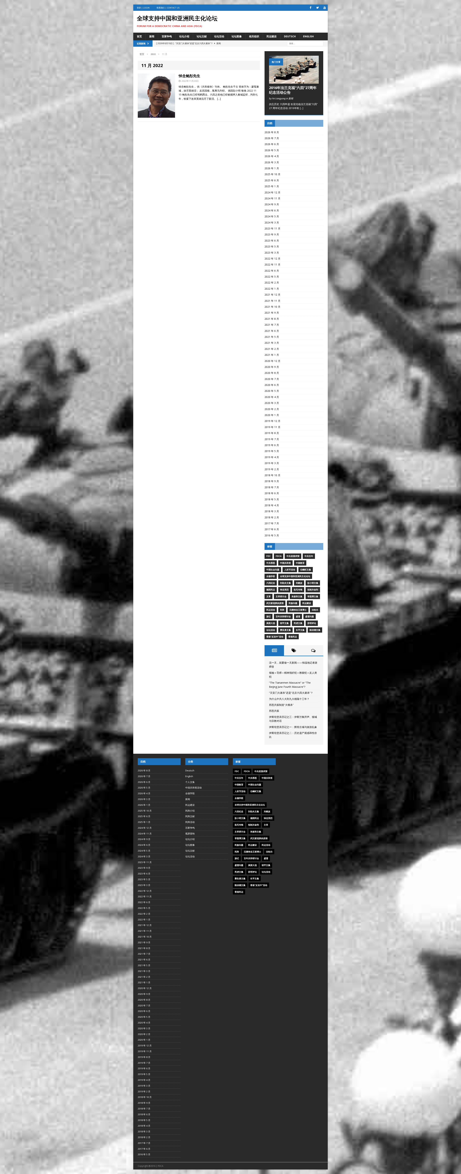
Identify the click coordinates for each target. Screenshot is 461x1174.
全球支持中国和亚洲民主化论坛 (295, 576)
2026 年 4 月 (272, 156)
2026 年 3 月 (272, 162)
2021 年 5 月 (272, 336)
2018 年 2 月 (272, 517)
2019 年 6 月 (272, 445)
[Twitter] (317, 8)
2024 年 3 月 (272, 222)
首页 (139, 36)
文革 (268, 596)
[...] (301, 108)
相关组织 (254, 36)
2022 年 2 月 (272, 282)
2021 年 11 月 (272, 300)
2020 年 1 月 (272, 415)
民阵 (282, 609)
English (308, 36)
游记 (268, 616)
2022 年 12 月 (272, 258)
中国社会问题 (272, 569)
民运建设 (272, 36)
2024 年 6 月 (272, 210)
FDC (268, 556)
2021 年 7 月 (272, 324)
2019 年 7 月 (272, 439)
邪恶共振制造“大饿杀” (281, 704)
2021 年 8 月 (272, 318)
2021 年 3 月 (272, 342)
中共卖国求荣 (293, 556)
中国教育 (300, 562)
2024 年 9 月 (272, 204)
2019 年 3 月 (272, 463)
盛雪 (298, 616)
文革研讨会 (281, 596)
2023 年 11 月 (272, 228)
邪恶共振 (274, 710)
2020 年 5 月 (272, 391)
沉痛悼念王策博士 (298, 609)
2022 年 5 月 (272, 276)
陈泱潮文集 (315, 630)
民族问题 (293, 603)
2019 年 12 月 (272, 421)
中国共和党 (285, 562)
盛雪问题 (309, 616)
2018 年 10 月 (272, 475)
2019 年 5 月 (272, 451)
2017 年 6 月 (272, 529)
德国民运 (270, 589)
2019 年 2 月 (272, 469)
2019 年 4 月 (272, 457)
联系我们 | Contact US (168, 7)
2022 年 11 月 (272, 264)
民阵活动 (190, 822)
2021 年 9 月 (272, 312)
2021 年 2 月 (272, 349)
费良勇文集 (285, 630)
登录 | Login (143, 7)
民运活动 (270, 609)
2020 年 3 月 (272, 403)
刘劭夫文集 (285, 582)
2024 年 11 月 (272, 198)
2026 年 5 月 (272, 150)
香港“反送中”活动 (274, 636)
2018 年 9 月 (272, 481)
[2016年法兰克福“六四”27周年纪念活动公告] (294, 81)
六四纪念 (270, 582)
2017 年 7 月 (272, 523)
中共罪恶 (270, 562)
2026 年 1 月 (272, 168)
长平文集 (300, 630)
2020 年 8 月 (272, 373)
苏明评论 (311, 623)
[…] (219, 98)
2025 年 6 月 (272, 180)
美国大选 (270, 623)
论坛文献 (202, 36)
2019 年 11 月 (272, 427)
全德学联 (270, 576)
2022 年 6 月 (272, 270)
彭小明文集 (312, 582)
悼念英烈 (284, 589)
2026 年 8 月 (272, 132)
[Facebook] (310, 8)
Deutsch (290, 36)
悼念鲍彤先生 (189, 75)
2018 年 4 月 (272, 505)
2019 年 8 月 (272, 433)
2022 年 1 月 (272, 288)
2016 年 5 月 (272, 535)
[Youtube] (324, 8)
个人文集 (190, 782)
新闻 (151, 36)
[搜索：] (305, 43)
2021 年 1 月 (272, 354)
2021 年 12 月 (272, 294)
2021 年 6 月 (272, 331)
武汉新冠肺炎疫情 (275, 603)
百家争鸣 (167, 36)
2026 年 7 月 (272, 138)
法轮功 (315, 609)
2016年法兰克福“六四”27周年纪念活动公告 (293, 90)
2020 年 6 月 (272, 385)
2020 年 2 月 (272, 409)
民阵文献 (190, 816)
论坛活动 (219, 36)
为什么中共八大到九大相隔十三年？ (289, 699)
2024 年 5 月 (272, 216)
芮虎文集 (298, 623)
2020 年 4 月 (272, 397)
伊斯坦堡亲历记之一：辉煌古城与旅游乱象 (293, 727)
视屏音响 (190, 833)
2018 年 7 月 (272, 487)
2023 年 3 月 (272, 252)
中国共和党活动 (193, 787)
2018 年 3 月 (272, 511)
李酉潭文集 (312, 596)
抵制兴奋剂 (312, 589)
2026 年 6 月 (272, 144)
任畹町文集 (305, 569)
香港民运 (292, 636)
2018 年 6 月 (272, 493)
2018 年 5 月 (272, 499)
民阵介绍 (190, 810)
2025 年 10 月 (272, 174)
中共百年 (309, 556)
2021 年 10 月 (272, 306)
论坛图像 (237, 36)
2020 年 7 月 (272, 379)
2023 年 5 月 (272, 246)
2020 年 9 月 (272, 367)
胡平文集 (284, 623)
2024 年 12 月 (272, 192)
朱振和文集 (297, 596)
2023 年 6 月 (272, 240)
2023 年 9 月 (272, 234)
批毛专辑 (298, 589)
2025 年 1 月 (272, 186)
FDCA (278, 556)
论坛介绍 (184, 36)
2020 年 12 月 (272, 361)
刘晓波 (299, 582)
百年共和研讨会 (283, 616)
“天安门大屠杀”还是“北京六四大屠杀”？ (291, 692)
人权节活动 (289, 569)
